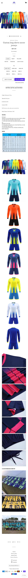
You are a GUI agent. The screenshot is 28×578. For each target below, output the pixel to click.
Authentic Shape (15, 568)
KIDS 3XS (7, 68)
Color (14, 56)
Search (14, 551)
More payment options (19, 82)
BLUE (8, 58)
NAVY (13, 58)
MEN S (20, 71)
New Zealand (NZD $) (13, 565)
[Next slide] (20, 36)
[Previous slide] (7, 36)
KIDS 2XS (14, 68)
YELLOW (19, 58)
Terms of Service (14, 557)
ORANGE (12, 61)
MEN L (13, 74)
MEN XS (14, 71)
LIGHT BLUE (20, 61)
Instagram (15, 562)
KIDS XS (21, 68)
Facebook (15, 560)
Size (14, 65)
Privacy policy (14, 553)
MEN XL (20, 74)
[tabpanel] (14, 19)
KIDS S (8, 71)
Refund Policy (14, 555)
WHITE (6, 61)
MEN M (8, 74)
